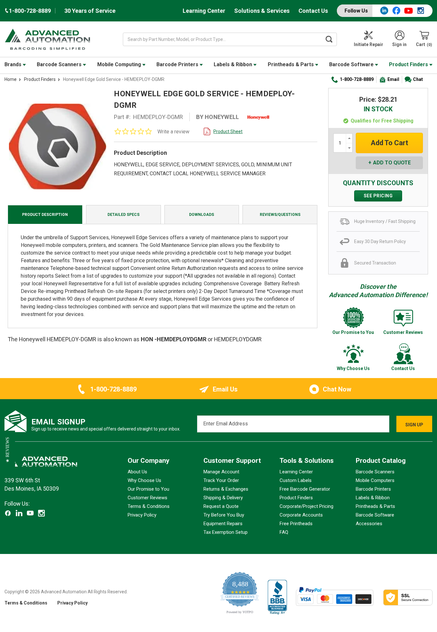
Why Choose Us (144, 480)
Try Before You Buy (223, 515)
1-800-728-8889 (357, 79)
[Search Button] (329, 39)
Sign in (399, 44)
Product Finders (409, 64)
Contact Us (313, 10)
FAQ (284, 532)
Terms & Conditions (149, 506)
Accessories (369, 523)
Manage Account (221, 472)
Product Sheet (227, 131)
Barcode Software (352, 64)
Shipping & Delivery (223, 498)
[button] (7, 450)
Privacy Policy (142, 515)
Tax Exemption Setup (225, 532)
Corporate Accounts (301, 515)
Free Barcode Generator (305, 489)
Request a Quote (221, 506)
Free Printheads (296, 523)
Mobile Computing (119, 64)
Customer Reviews (147, 498)
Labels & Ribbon (233, 64)
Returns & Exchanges (225, 489)
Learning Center (204, 10)
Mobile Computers (375, 480)
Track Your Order (221, 480)
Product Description (45, 214)
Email (393, 79)
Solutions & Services (262, 10)
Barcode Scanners (60, 64)
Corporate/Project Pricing (306, 506)
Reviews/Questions (280, 214)
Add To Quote (392, 163)
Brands (13, 64)
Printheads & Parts (291, 64)
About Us (137, 472)
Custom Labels (296, 480)
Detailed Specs (123, 214)
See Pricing (378, 195)
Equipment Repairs (222, 523)
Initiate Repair (368, 44)
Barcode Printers (178, 64)
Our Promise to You (148, 489)
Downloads (201, 214)
